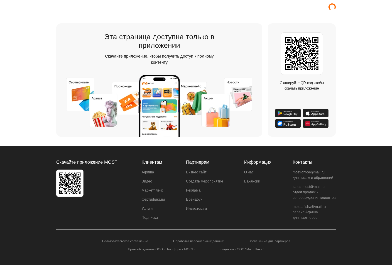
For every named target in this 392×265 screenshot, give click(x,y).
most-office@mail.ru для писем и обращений (313, 175)
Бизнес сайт (196, 172)
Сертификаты (153, 199)
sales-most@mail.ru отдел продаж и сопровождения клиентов (314, 192)
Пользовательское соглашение (125, 241)
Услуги (147, 208)
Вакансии (252, 181)
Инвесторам (196, 208)
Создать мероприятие (204, 181)
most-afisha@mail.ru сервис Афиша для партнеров (309, 212)
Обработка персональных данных (198, 241)
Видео (147, 181)
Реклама (193, 190)
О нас (249, 172)
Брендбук (194, 199)
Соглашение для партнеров (269, 241)
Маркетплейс (153, 190)
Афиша (148, 172)
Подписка (150, 217)
